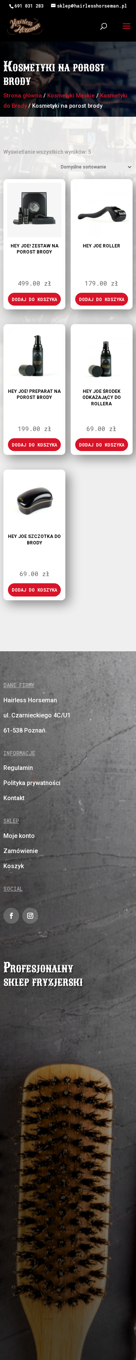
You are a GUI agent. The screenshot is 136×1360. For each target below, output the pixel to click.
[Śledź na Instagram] (30, 916)
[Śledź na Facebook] (11, 916)
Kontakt (14, 798)
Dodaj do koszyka (34, 299)
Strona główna (22, 95)
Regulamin (18, 767)
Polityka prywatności (31, 783)
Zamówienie (20, 851)
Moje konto (19, 835)
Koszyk (13, 866)
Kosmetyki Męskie (71, 95)
